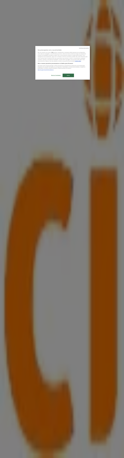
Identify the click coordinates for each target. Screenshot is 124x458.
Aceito (68, 75)
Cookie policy (78, 61)
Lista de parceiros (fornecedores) (45, 70)
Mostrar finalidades (56, 75)
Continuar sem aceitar (84, 48)
